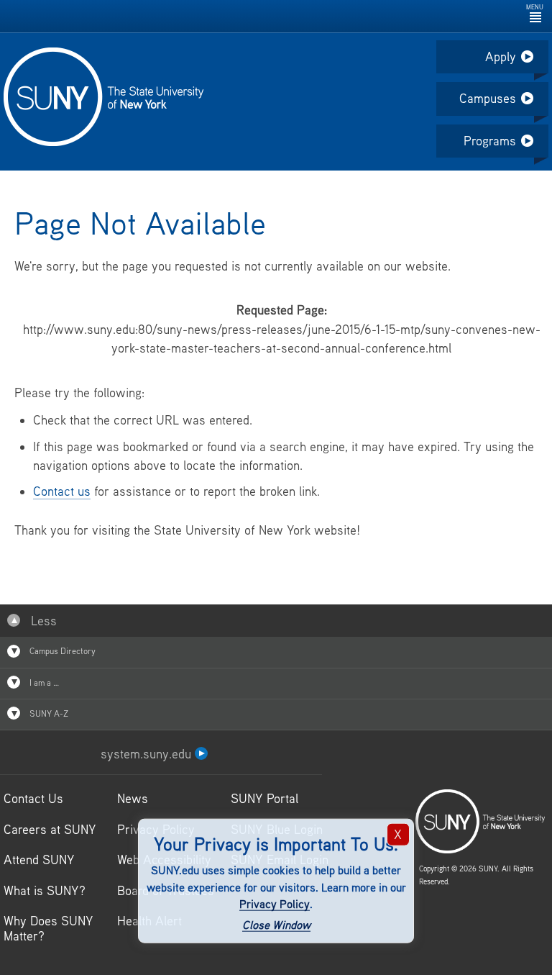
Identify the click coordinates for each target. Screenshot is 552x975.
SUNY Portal (264, 798)
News (132, 798)
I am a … (43, 682)
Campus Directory (61, 650)
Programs (490, 140)
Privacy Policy (274, 903)
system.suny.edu (148, 753)
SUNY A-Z (47, 713)
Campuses (487, 98)
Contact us (62, 491)
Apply (500, 56)
